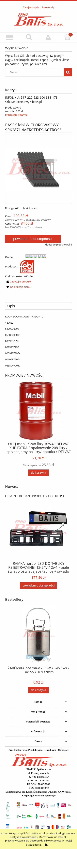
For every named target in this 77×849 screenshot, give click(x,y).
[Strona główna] (38, 18)
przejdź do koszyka (16, 114)
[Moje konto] (48, 37)
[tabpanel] (38, 341)
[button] (9, 37)
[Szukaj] (68, 72)
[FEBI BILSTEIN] (27, 266)
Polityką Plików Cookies (24, 837)
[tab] (38, 305)
